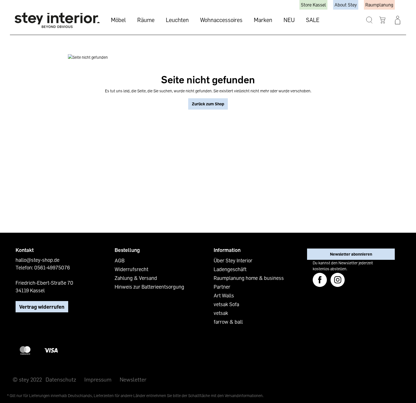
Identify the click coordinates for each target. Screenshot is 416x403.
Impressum (97, 379)
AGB (120, 260)
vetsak (221, 313)
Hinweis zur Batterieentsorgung (149, 287)
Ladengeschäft (230, 269)
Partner (222, 287)
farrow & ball (228, 322)
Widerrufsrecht (131, 269)
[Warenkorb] (382, 20)
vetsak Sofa (226, 304)
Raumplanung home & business (249, 278)
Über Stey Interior (233, 260)
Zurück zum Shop (208, 103)
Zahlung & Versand (136, 278)
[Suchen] (369, 20)
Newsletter (133, 379)
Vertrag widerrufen (42, 307)
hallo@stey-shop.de (37, 260)
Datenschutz (61, 379)
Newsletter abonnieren (351, 254)
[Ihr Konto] (397, 20)
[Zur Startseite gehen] (57, 20)
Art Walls (224, 295)
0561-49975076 (52, 267)
